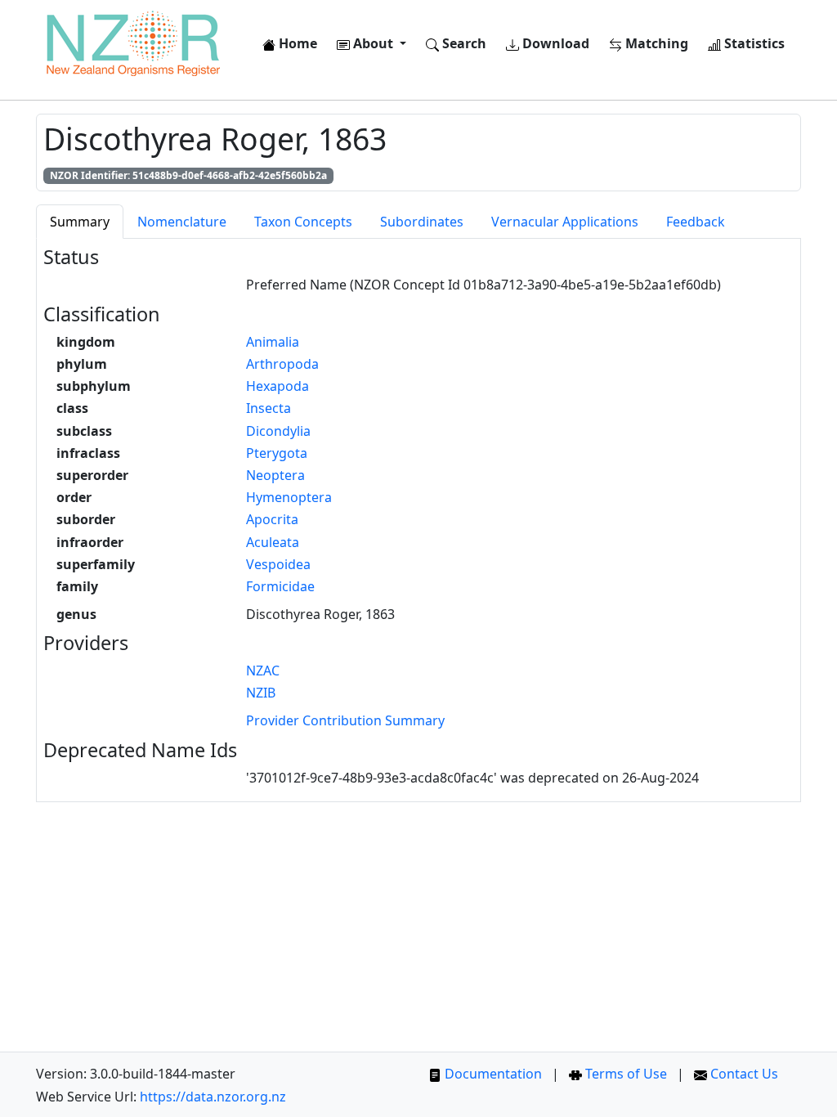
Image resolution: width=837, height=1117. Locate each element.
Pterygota (276, 453)
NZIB (260, 693)
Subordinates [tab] (421, 222)
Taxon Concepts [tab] (303, 222)
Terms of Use (624, 1074)
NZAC (263, 671)
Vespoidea (278, 564)
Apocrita (272, 519)
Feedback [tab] (695, 222)
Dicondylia (278, 431)
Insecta (268, 408)
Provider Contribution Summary (345, 720)
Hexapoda (277, 386)
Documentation (491, 1074)
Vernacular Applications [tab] (564, 222)
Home (296, 43)
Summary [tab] (80, 222)
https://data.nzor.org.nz (213, 1097)
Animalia (272, 342)
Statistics (753, 43)
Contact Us (742, 1074)
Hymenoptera (289, 497)
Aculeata (272, 542)
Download (554, 43)
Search (462, 43)
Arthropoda (282, 364)
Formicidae (280, 586)
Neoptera (275, 475)
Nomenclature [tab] (181, 222)
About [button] (373, 43)
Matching (655, 43)
